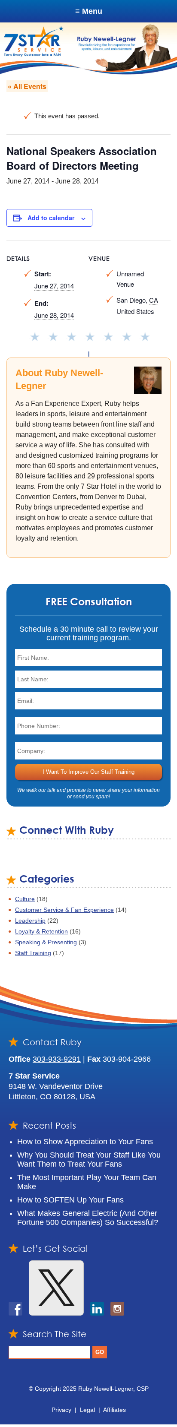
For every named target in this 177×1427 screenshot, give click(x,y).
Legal (87, 1409)
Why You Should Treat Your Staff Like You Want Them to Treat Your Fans (89, 1159)
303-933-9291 (57, 1059)
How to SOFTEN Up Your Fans (70, 1200)
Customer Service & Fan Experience (64, 909)
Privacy (61, 1409)
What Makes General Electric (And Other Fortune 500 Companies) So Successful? (87, 1218)
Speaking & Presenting (46, 942)
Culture (25, 898)
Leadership (30, 920)
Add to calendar (50, 217)
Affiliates (114, 1409)
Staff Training (33, 952)
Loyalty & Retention (41, 931)
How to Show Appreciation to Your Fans (85, 1141)
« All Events (27, 86)
